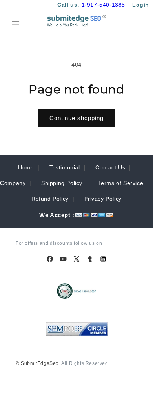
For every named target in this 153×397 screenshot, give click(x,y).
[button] (15, 21)
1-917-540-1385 (103, 5)
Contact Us (110, 167)
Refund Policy (50, 199)
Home (26, 167)
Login (140, 5)
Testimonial (64, 167)
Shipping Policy (61, 183)
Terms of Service (121, 183)
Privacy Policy (103, 199)
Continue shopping (76, 118)
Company (13, 183)
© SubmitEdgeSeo (37, 363)
